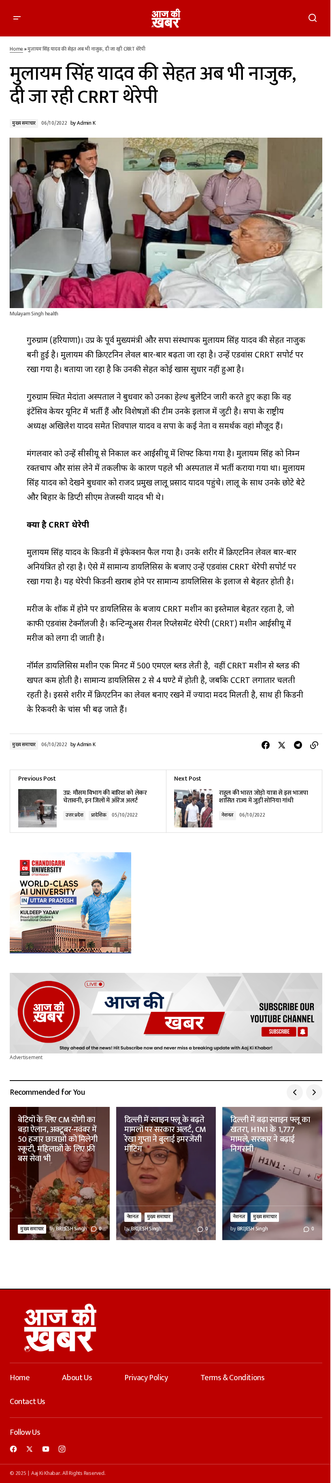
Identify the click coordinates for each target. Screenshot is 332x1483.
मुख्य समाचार (24, 123)
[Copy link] (314, 745)
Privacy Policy (146, 1378)
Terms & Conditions (232, 1378)
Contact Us (27, 1402)
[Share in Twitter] (282, 745)
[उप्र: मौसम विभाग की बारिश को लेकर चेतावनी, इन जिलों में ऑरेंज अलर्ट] (88, 801)
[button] (17, 18)
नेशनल (227, 815)
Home (16, 49)
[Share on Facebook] (266, 745)
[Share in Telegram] (298, 745)
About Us (77, 1378)
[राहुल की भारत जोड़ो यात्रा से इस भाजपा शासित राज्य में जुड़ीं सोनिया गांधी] (244, 801)
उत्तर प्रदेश (74, 815)
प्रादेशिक (98, 815)
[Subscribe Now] (166, 1013)
